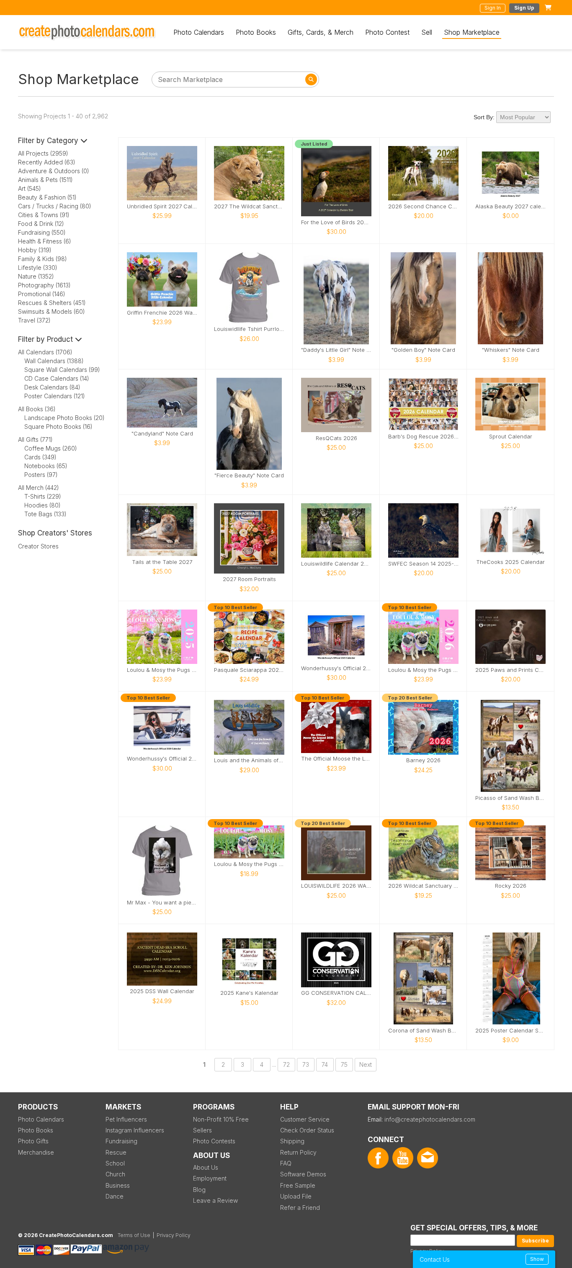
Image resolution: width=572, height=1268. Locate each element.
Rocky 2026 (510, 886)
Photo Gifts (33, 1141)
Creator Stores (38, 546)
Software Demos (303, 1174)
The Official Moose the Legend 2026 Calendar (336, 759)
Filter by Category (49, 140)
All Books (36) (37, 408)
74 (325, 1064)
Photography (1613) (44, 285)
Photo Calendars (198, 32)
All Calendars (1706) (45, 352)
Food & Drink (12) (41, 223)
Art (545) (29, 188)
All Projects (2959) (43, 153)
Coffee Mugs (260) (50, 448)
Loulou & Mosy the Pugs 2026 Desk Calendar (249, 864)
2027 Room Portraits (249, 579)
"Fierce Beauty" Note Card (249, 475)
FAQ (285, 1163)
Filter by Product (46, 339)
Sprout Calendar (510, 436)
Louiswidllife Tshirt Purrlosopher (249, 329)
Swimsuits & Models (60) (51, 311)
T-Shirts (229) (42, 496)
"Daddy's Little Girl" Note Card (336, 350)
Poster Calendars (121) (54, 396)
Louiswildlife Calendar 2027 (336, 564)
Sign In (492, 8)
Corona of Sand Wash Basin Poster (423, 1030)
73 (305, 1064)
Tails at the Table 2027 (162, 562)
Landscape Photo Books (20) (64, 417)
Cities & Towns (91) (44, 214)
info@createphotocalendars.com (429, 1119)
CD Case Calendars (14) (56, 378)
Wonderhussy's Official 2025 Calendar (336, 668)
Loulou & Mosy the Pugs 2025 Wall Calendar (162, 670)
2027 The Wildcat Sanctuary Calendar (249, 206)
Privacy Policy (174, 1235)
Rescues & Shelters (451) (52, 302)
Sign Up (524, 8)
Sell (426, 32)
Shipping (292, 1141)
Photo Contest (387, 32)
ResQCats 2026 (336, 438)
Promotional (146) (41, 293)
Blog (199, 1189)
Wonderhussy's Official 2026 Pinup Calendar (162, 759)
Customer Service (305, 1119)
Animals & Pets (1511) (45, 179)
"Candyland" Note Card (162, 433)
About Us (205, 1167)
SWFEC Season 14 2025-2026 (423, 564)
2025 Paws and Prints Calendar (510, 670)
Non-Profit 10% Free (221, 1119)
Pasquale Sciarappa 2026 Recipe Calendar (249, 670)
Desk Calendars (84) (52, 387)
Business (118, 1185)
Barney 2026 (423, 760)
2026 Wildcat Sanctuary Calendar (423, 886)
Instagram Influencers (135, 1130)
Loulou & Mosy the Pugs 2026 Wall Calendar (423, 670)
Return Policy (298, 1152)
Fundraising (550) (42, 232)
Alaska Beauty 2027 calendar (510, 206)
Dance (115, 1196)
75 (344, 1064)
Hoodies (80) (42, 505)
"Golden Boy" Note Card (423, 350)
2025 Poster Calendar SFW (510, 1030)
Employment (210, 1178)
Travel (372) (34, 320)
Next (365, 1064)
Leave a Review (215, 1200)
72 (286, 1064)
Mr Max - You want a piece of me (162, 902)
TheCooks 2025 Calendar (510, 562)
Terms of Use (134, 1235)
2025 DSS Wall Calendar (162, 991)
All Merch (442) (38, 487)
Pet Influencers (126, 1119)
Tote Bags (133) (45, 513)
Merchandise (36, 1152)
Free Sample (297, 1185)
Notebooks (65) (45, 465)
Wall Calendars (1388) (54, 360)
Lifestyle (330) (37, 267)
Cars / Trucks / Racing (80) (54, 206)
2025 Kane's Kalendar (249, 993)
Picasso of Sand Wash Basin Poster (510, 798)
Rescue (116, 1152)
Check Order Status (307, 1130)
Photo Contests (214, 1141)
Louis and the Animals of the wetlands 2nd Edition (249, 760)
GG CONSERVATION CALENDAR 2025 (336, 993)
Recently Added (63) (46, 162)
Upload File (296, 1196)
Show (537, 1259)
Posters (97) (41, 474)
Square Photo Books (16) (58, 426)
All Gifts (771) (35, 439)
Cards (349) (40, 457)
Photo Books (256, 32)
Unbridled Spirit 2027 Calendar (162, 206)
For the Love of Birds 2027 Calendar (336, 222)
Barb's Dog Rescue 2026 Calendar (423, 436)
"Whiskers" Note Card (510, 350)
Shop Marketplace (472, 32)
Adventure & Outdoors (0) (53, 170)
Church (115, 1174)
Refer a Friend (300, 1207)
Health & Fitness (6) (44, 241)
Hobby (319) (35, 250)
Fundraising (121, 1141)
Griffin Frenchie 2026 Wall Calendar (162, 313)
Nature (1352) (36, 276)
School (115, 1163)
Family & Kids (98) (42, 258)
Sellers (202, 1130)
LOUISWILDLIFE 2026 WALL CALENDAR (336, 886)
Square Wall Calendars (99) (62, 369)
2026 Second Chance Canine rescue (423, 206)
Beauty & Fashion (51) (47, 197)
